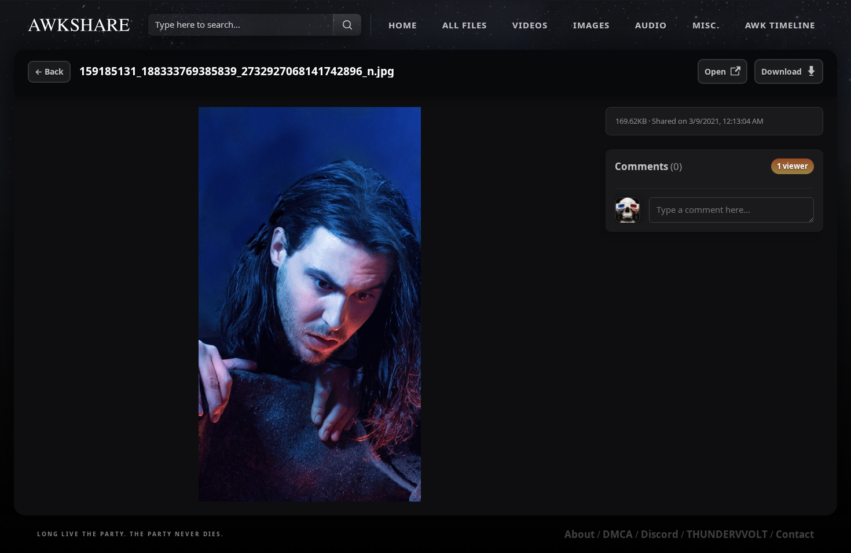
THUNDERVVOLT (727, 534)
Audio (651, 25)
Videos (530, 25)
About (579, 534)
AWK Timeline (780, 25)
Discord (659, 534)
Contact (795, 534)
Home (402, 25)
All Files (464, 25)
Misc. (706, 25)
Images (591, 25)
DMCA (618, 534)
